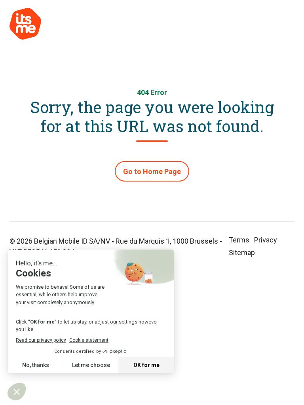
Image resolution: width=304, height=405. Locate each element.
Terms (239, 240)
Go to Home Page (152, 171)
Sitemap (242, 252)
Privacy (265, 240)
